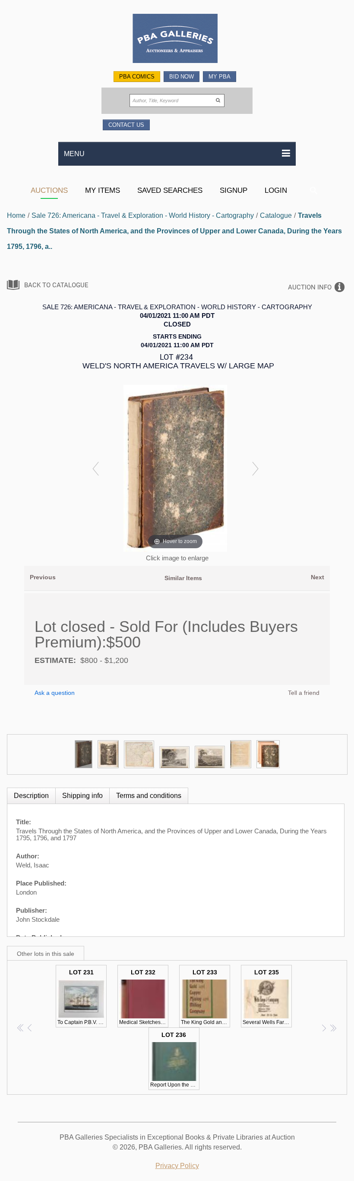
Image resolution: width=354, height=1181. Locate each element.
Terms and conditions (148, 795)
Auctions (49, 190)
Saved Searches (169, 190)
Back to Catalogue (56, 285)
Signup (233, 190)
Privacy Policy (177, 1165)
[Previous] (96, 468)
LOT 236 (174, 1059)
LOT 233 (205, 997)
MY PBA (220, 76)
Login (276, 190)
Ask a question (55, 692)
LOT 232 (143, 997)
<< (21, 1027)
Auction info (310, 287)
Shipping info (82, 795)
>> (333, 1027)
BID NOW (181, 76)
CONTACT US (126, 125)
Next (317, 577)
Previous (43, 577)
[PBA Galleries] (177, 39)
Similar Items (183, 578)
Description (31, 795)
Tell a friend (303, 692)
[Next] (255, 468)
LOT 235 (267, 997)
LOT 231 (82, 997)
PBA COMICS (137, 76)
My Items (102, 190)
